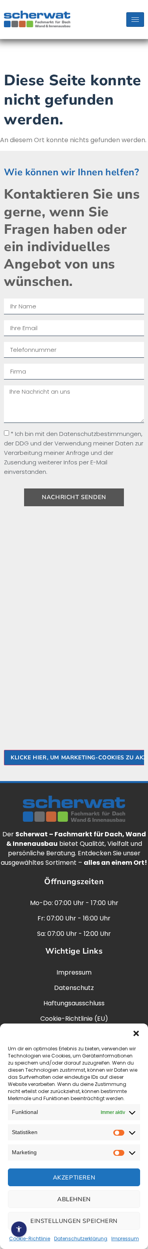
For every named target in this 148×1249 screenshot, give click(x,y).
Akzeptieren (74, 1177)
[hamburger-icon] (135, 19)
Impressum (125, 1238)
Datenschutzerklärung (80, 1238)
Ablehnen (74, 1199)
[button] (136, 1033)
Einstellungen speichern (74, 1221)
